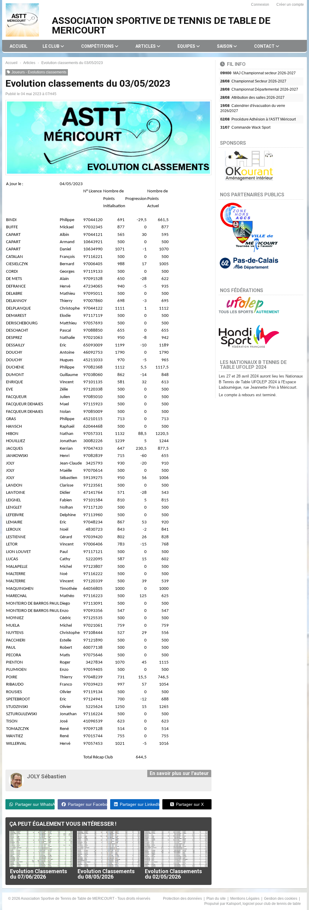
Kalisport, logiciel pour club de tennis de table (263, 904)
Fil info (236, 64)
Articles (146, 46)
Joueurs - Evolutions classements (38, 72)
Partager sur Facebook (87, 804)
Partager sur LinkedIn (139, 804)
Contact (265, 46)
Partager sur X (190, 804)
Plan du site (216, 898)
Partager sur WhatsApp (35, 804)
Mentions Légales (245, 898)
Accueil (18, 46)
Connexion (260, 4)
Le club (51, 46)
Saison (225, 46)
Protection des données (183, 898)
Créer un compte (290, 4)
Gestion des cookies (281, 898)
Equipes (186, 46)
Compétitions (98, 46)
